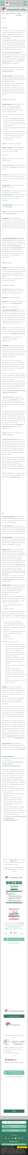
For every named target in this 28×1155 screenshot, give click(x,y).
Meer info (23, 1153)
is (7, 289)
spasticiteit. (10, 434)
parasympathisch (8, 79)
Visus (3, 327)
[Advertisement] (14, 495)
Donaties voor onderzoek (14, 995)
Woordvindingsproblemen (8, 756)
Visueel (3, 307)
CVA (17, 120)
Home (3, 13)
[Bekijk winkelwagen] (25, 3)
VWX (25, 13)
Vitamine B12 (5, 345)
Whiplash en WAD (11, 735)
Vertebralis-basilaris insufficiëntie (9, 238)
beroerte (7, 56)
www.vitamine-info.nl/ (12, 392)
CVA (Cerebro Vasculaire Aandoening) (12, 52)
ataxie (13, 623)
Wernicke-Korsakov (6, 585)
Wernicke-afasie (6, 549)
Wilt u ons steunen (14, 988)
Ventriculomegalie (6, 185)
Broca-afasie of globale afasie (8, 579)
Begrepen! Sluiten (22, 1147)
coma (16, 151)
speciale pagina (9, 206)
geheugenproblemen (19, 424)
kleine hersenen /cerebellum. (11, 213)
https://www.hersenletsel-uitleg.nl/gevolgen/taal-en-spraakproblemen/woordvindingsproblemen (12, 763)
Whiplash (4, 686)
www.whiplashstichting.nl (19, 737)
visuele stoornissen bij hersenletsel (17, 333)
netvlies (13, 313)
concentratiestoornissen (7, 426)
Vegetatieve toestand (7, 147)
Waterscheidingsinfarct (7, 537)
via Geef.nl (14, 997)
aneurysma (8, 40)
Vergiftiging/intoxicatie (7, 204)
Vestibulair (4, 297)
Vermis (3, 211)
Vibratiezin (4, 301)
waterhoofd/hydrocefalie (7, 194)
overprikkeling (21, 923)
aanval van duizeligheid (18, 247)
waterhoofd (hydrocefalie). (7, 71)
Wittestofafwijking (6, 743)
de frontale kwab (14, 167)
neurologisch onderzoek (17, 303)
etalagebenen (17, 36)
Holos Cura (6, 1047)
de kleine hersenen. (16, 245)
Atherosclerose (5, 36)
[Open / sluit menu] (2, 3)
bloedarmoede (14, 399)
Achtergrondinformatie (11, 13)
